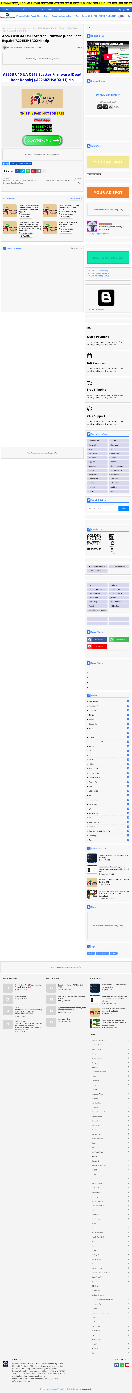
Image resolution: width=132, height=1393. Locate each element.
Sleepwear (114, 445)
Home (47, 16)
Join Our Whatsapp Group (98, 276)
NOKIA (109, 764)
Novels (91, 449)
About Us (6, 10)
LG (109, 755)
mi (109, 817)
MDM (109, 759)
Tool (109, 786)
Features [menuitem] (113, 585)
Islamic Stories (110, 1183)
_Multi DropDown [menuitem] (95, 589)
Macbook (92, 466)
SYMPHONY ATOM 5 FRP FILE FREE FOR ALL (71, 997)
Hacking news (110, 1130)
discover (119, 646)
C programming (110, 1054)
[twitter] (119, 619)
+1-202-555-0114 (118, 566)
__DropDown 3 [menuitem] (116, 593)
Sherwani (92, 445)
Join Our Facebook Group (98, 270)
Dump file (109, 710)
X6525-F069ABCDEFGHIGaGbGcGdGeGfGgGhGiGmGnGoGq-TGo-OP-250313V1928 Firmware (28, 1011)
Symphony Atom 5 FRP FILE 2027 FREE (70, 986)
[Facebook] (17, 171)
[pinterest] (119, 623)
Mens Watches (116, 470)
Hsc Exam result (110, 1152)
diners (97, 653)
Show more (75, 198)
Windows (110, 1348)
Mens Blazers (94, 441)
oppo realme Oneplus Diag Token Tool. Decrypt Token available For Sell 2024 (114, 869)
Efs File (109, 715)
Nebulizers (93, 453)
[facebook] (97, 619)
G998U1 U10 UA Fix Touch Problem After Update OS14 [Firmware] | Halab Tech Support (29, 209)
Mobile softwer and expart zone (34, 10)
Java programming (110, 1197)
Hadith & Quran (110, 1138)
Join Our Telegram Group (98, 273)
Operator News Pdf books (110, 1272)
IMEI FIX (109, 746)
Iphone (113, 462)
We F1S (110, 1344)
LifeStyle (110, 1214)
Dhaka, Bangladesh (108, 94)
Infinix (109, 751)
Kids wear (114, 479)
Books (112, 449)
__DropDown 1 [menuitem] (116, 589)
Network (110, 1246)
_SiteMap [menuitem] (114, 597)
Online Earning (110, 1268)
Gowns (113, 441)
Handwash (93, 487)
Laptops (92, 470)
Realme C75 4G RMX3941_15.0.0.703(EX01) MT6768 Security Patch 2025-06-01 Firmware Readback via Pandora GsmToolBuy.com (28, 1025)
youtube (99, 646)
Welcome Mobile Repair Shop (29, 16)
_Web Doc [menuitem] (92, 606)
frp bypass (109, 804)
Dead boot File (109, 706)
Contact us (16, 10)
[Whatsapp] (28, 171)
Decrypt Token (110, 1063)
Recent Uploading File (61, 16)
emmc (110, 1085)
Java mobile (110, 1192)
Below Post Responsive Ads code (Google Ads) (42, 154)
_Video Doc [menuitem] (114, 606)
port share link (20, 996)
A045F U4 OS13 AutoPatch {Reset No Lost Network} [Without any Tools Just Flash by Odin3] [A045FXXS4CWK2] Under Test (29, 227)
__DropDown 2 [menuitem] (94, 593)
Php (110, 1281)
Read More (27, 217)
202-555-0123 (95, 571)
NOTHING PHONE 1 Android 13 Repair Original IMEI (114, 880)
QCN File (110, 1286)
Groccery (92, 491)
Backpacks (93, 474)
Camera (113, 457)
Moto (110, 1241)
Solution (110, 1308)
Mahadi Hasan (105, 224)
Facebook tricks (110, 1094)
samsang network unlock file (21, 28)
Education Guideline (110, 1071)
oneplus (109, 826)
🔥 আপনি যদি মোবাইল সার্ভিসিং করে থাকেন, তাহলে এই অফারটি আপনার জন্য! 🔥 (28, 986)
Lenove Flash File (110, 1205)
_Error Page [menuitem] (93, 602)
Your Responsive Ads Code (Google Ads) (108, 925)
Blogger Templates (58, 1389)
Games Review (110, 1116)
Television (114, 483)
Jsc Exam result (110, 1201)
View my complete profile (98, 233)
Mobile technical (110, 1237)
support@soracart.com (99, 566)
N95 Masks (114, 453)
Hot (110, 1147)
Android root (109, 701)
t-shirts (91, 483)
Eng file (109, 719)
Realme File (109, 782)
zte (110, 1353)
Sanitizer (113, 487)
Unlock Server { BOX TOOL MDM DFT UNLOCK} (95, 16)
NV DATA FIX (109, 768)
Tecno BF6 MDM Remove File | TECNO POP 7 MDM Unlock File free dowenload (114, 893)
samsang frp (109, 835)
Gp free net (110, 1125)
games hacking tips (110, 1112)
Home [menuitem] (91, 585)
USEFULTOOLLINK (54, 10)
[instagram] (97, 623)
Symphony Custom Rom (110, 1313)
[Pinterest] (33, 171)
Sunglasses (114, 474)
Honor (109, 728)
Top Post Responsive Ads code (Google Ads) (42, 59)
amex (119, 653)
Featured (110, 1098)
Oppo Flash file (109, 777)
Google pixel (109, 724)
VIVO (109, 795)
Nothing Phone (109, 773)
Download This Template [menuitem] (98, 610)
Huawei (109, 733)
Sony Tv (113, 491)
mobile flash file (109, 822)
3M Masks (92, 457)
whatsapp (121, 639)
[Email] (38, 171)
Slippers (92, 462)
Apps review (110, 1049)
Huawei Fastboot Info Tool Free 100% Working (113, 856)
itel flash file (109, 813)
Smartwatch (93, 479)
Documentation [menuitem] (116, 602)
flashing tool (109, 800)
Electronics (110, 1080)
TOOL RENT (110, 1326)
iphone (109, 809)
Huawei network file (109, 742)
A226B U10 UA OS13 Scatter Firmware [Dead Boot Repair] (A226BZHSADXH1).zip (69, 209)
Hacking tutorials (110, 1134)
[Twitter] (22, 171)
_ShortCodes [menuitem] (93, 597)
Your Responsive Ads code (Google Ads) (42, 453)
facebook (99, 639)
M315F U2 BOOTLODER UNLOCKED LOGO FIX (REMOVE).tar (68, 225)
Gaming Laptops (116, 466)
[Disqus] (42, 345)
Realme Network (110, 1295)
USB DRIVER (109, 791)
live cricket (110, 1219)
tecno (109, 840)
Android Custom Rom (110, 1040)
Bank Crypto (86, 1389)
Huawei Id (109, 737)
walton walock (110, 1340)
